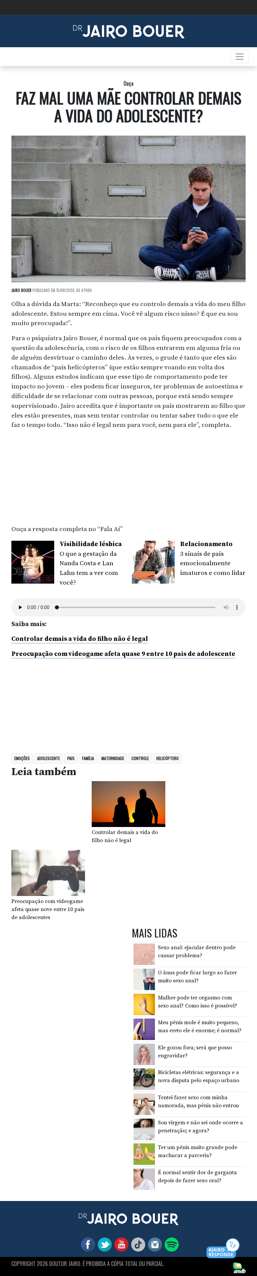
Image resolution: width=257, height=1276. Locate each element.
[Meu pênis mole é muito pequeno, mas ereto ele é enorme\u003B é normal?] (144, 1029)
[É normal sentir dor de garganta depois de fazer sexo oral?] (144, 1179)
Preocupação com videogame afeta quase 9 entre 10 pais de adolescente (123, 654)
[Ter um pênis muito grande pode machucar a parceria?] (144, 1153)
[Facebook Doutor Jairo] (86, 1244)
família (88, 758)
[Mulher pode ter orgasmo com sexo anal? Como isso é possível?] (144, 1003)
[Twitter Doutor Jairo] (103, 1244)
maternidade (112, 758)
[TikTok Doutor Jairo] (136, 1244)
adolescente (48, 758)
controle (140, 758)
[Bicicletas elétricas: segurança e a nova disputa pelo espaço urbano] (144, 1078)
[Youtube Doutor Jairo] (120, 1244)
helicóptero (167, 758)
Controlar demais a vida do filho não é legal (79, 639)
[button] (223, 1248)
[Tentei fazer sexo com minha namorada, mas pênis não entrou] (144, 1104)
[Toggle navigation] (239, 56)
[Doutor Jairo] (129, 30)
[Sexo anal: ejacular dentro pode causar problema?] (144, 954)
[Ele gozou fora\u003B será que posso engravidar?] (144, 1054)
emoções (22, 758)
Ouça (128, 83)
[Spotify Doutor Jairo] (170, 1244)
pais (71, 758)
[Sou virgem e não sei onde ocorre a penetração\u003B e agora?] (144, 1128)
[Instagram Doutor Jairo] (153, 1244)
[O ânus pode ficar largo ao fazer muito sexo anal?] (144, 979)
